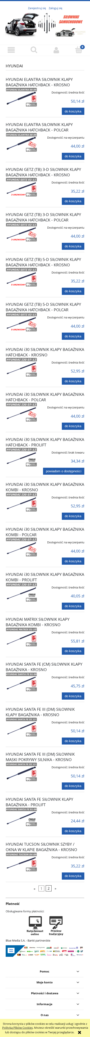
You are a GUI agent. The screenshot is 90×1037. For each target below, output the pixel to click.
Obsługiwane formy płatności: (25, 911)
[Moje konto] (56, 50)
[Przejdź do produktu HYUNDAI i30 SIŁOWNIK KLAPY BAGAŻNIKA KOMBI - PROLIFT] (21, 592)
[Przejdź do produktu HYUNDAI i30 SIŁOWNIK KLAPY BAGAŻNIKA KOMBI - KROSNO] (21, 502)
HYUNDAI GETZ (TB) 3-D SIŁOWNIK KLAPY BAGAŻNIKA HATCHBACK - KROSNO (43, 172)
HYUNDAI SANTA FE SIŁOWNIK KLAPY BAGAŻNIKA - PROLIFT (39, 802)
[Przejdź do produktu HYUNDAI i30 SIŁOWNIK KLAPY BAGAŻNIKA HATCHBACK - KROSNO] (21, 367)
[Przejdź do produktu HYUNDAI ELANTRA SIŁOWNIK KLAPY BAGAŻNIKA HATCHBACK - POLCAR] (21, 142)
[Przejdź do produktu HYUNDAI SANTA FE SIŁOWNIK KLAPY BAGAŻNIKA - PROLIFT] (21, 817)
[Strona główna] (45, 25)
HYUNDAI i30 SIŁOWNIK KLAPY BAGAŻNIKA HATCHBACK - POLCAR (45, 397)
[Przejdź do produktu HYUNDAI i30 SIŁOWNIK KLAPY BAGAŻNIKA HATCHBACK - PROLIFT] (21, 457)
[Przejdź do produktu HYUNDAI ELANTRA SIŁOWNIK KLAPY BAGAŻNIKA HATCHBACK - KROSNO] (21, 97)
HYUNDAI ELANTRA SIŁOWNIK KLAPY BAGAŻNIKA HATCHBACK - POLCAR (39, 127)
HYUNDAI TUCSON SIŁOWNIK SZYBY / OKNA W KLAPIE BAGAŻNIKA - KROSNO (41, 847)
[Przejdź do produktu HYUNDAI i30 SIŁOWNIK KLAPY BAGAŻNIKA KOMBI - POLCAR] (21, 547)
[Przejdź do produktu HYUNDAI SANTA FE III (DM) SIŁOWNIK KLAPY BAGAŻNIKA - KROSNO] (21, 727)
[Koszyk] (79, 49)
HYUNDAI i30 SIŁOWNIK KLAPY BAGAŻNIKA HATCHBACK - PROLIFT (45, 442)
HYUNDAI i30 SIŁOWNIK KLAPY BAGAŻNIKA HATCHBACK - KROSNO (45, 352)
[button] (11, 50)
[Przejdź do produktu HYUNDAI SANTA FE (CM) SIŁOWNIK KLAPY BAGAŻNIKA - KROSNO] (21, 682)
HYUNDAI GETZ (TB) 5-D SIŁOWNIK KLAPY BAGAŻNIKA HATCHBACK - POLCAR (43, 307)
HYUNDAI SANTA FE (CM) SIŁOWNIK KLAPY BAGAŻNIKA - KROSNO (44, 666)
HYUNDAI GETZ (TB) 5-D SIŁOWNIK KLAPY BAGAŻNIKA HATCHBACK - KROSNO (43, 262)
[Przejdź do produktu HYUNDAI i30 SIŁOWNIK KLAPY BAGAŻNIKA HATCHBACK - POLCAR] (21, 412)
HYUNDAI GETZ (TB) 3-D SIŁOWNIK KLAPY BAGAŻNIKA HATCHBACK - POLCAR (43, 217)
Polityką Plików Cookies (17, 1028)
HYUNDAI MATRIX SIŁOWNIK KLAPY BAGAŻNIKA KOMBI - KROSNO (37, 622)
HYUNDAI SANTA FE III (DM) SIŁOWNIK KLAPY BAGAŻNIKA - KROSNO (40, 712)
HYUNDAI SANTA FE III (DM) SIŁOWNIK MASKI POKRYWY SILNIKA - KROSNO (40, 756)
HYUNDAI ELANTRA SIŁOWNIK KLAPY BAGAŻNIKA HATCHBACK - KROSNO (39, 82)
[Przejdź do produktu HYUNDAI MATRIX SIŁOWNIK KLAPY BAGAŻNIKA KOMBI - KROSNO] (21, 637)
